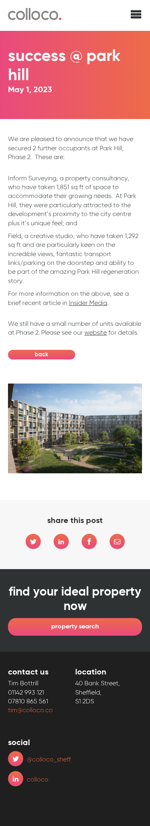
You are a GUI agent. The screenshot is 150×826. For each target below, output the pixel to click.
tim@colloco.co (30, 710)
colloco (37, 780)
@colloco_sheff (49, 760)
